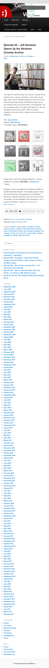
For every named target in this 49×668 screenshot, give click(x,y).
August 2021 (8, 307)
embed (6, 623)
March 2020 (8, 349)
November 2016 (9, 450)
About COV (15, 20)
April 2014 (7, 528)
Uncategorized (9, 635)
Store (32, 29)
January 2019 (8, 385)
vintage (14, 235)
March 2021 (8, 319)
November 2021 (9, 299)
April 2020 (7, 347)
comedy (37, 227)
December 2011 (9, 599)
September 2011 (9, 604)
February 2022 (9, 294)
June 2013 (7, 553)
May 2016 (7, 465)
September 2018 (9, 395)
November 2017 (9, 420)
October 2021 (8, 302)
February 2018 (9, 412)
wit (23, 235)
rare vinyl (19, 233)
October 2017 (8, 423)
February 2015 (9, 503)
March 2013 (8, 561)
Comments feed (9, 652)
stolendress (8, 235)
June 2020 (7, 342)
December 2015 (9, 478)
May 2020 (7, 344)
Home (6, 20)
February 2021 (9, 322)
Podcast (13, 227)
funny (39, 229)
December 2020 (9, 327)
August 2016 (8, 458)
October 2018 (8, 392)
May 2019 (7, 375)
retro (24, 233)
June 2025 (7, 289)
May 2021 (7, 314)
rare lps (12, 233)
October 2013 (8, 543)
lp (33, 231)
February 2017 (9, 443)
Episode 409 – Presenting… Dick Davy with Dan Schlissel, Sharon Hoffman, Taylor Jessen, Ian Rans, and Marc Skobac (23, 260)
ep (36, 229)
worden (27, 235)
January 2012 (8, 596)
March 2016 (8, 470)
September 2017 (9, 425)
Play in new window (17, 219)
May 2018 (7, 405)
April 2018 (7, 407)
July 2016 (7, 460)
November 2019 (9, 360)
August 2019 (8, 367)
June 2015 (7, 493)
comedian (30, 227)
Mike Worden (15, 122)
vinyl (19, 235)
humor (6, 231)
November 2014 (9, 511)
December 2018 (9, 387)
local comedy (27, 231)
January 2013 (8, 566)
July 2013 (7, 551)
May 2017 (7, 435)
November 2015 (9, 480)
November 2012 (9, 571)
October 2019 (8, 362)
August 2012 (8, 579)
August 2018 (8, 397)
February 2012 (9, 594)
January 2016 (8, 475)
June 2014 (7, 523)
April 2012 (7, 589)
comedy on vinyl (20, 229)
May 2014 (7, 526)
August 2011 (8, 606)
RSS (25, 222)
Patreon (24, 25)
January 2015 (8, 506)
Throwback (8, 633)
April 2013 (7, 558)
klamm (20, 231)
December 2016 (9, 448)
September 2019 (9, 365)
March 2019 (8, 380)
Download (28, 219)
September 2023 (9, 292)
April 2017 (7, 438)
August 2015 (8, 488)
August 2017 (8, 428)
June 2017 (7, 433)
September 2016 (9, 455)
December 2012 (9, 569)
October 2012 (8, 574)
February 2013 (9, 564)
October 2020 (8, 332)
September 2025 (9, 287)
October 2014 (8, 513)
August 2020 (8, 337)
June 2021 (7, 312)
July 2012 (7, 581)
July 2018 (7, 400)
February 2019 (9, 382)
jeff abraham (13, 231)
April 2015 (7, 498)
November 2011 (9, 601)
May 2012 (7, 586)
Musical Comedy (10, 628)
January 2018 (8, 415)
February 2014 (9, 533)
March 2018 (8, 410)
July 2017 (7, 430)
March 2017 (8, 440)
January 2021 (8, 324)
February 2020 (9, 352)
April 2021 (7, 317)
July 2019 (7, 370)
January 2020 (8, 354)
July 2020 (7, 339)
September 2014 (9, 516)
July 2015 (7, 491)
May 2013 (7, 556)
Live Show (7, 625)
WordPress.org (9, 654)
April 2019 (7, 377)
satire (34, 233)
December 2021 (9, 297)
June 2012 (7, 584)
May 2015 (7, 496)
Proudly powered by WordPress (24, 663)
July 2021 (7, 309)
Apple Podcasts (17, 222)
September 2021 (9, 304)
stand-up (40, 233)
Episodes (25, 20)
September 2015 (9, 486)
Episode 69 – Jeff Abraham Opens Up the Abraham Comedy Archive (20, 48)
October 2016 (8, 453)
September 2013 (9, 546)
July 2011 (7, 609)
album (24, 227)
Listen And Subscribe (11, 25)
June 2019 (7, 372)
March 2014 (8, 531)
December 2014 (9, 508)
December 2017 (9, 417)
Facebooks (10, 204)
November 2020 (9, 329)
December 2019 (9, 357)
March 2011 (8, 611)
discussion (30, 229)
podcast (38, 231)
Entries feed (8, 649)
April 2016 (7, 468)
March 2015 (8, 501)
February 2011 (9, 614)
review (29, 233)
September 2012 (9, 576)
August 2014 (8, 518)
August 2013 (8, 548)
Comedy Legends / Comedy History (15, 29)
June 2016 (7, 463)
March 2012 (8, 591)
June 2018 (7, 402)
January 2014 (8, 536)
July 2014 (7, 521)
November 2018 (9, 390)
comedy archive (9, 229)
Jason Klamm (13, 120)
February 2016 (9, 473)
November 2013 (9, 541)
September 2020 (9, 334)
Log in (6, 647)
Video (39, 29)
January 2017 (8, 445)
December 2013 (9, 538)
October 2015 (8, 483)
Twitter (30, 202)
